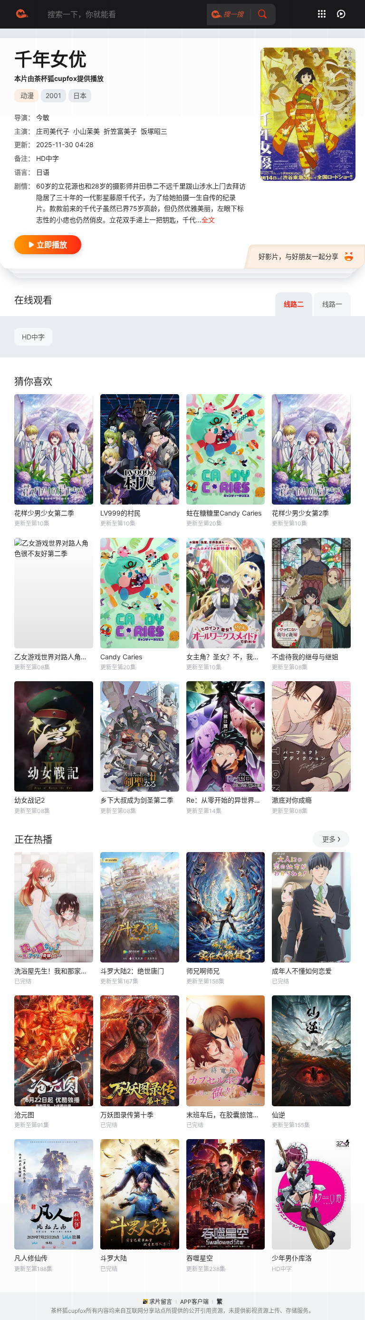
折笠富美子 (120, 131)
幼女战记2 (29, 800)
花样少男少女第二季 (44, 513)
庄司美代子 (52, 131)
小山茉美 (86, 131)
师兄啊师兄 (203, 971)
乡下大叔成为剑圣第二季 (136, 800)
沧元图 (24, 1115)
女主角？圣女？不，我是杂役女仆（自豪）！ (225, 657)
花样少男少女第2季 (300, 513)
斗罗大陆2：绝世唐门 (132, 971)
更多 (329, 839)
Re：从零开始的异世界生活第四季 (225, 800)
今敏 (42, 117)
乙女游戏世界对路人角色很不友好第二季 (53, 657)
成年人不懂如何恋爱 (302, 971)
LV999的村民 (120, 513)
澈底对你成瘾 (292, 800)
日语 (42, 172)
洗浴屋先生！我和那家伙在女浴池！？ (53, 971)
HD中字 (33, 337)
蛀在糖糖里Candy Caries (223, 513)
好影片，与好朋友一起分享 (298, 256)
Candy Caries (121, 657)
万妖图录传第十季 (127, 1115)
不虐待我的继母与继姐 (305, 657)
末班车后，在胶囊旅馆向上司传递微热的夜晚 (225, 1115)
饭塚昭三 (154, 131)
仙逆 (278, 1115)
